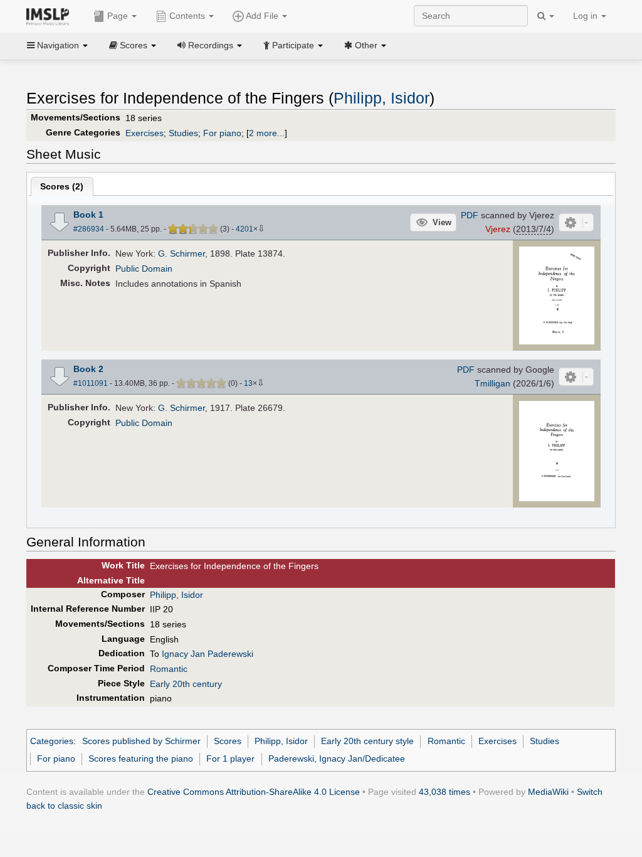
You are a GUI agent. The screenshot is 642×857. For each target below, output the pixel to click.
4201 (244, 229)
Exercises (144, 133)
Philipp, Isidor (381, 98)
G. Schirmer (181, 253)
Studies (183, 133)
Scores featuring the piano (140, 758)
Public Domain (143, 268)
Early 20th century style (367, 741)
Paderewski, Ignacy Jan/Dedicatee (336, 758)
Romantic (168, 669)
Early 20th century (186, 684)
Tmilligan (492, 383)
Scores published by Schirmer (141, 741)
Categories (51, 741)
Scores (227, 741)
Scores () (61, 186)
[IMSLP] (50, 15)
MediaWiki (548, 792)
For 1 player (230, 758)
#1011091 (90, 383)
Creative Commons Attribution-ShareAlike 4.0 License (253, 792)
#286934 (88, 229)
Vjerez (497, 229)
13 (248, 383)
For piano (222, 133)
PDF (469, 215)
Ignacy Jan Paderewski (207, 654)
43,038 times (444, 792)
